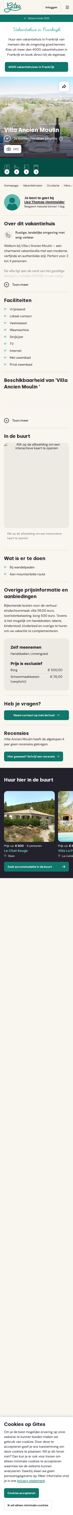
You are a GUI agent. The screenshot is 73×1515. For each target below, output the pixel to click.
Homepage (11, 185)
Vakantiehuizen (32, 185)
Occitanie (53, 185)
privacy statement (31, 1481)
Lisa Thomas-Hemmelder (44, 202)
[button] (36, 485)
